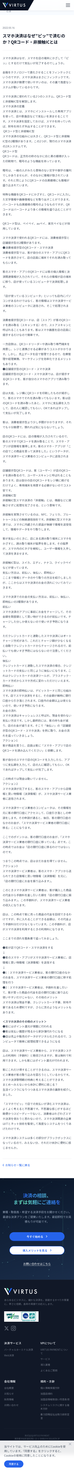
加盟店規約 (46, 1393)
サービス (45, 1359)
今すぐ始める (35, 1236)
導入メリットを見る (35, 1250)
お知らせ (9, 1393)
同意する (14, 1464)
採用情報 (9, 1399)
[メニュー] (68, 5)
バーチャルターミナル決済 (18, 1349)
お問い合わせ (11, 1405)
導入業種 (45, 1364)
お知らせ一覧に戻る (17, 1165)
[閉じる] (70, 1444)
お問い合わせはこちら (37, 1264)
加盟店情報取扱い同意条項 (54, 1399)
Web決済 (9, 1355)
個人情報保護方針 (50, 1388)
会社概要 (9, 1388)
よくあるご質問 (48, 1370)
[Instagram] (13, 1328)
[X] (6, 1328)
